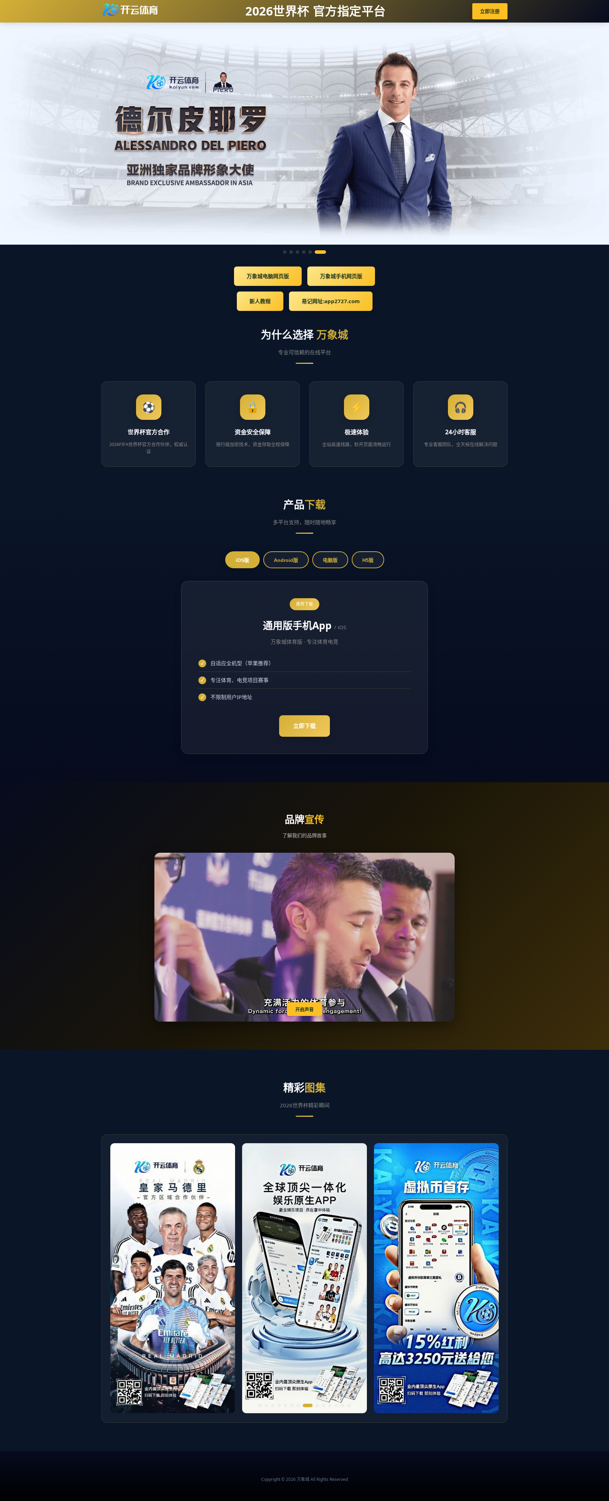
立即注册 (490, 11)
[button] (260, 1405)
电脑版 (330, 560)
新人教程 (260, 301)
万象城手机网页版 (341, 276)
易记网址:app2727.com (331, 301)
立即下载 (304, 726)
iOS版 (242, 560)
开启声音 (304, 1009)
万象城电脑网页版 (268, 276)
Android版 (286, 560)
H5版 (368, 560)
